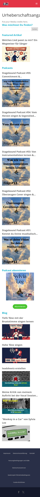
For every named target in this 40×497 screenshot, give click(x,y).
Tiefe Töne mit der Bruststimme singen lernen (18, 319)
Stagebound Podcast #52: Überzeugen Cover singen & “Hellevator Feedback (18, 192)
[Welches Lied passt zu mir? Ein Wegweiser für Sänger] (16, 54)
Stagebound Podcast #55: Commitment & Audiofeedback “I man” (16, 74)
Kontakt (32, 453)
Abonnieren (20, 306)
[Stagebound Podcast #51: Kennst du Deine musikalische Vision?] (16, 251)
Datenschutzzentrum (19, 468)
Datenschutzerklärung (20, 453)
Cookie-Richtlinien (19, 482)
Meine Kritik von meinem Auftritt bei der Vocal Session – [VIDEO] (20, 393)
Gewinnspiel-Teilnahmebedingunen (19, 475)
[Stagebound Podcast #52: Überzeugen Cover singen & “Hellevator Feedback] (16, 211)
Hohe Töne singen (12, 344)
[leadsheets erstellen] (16, 379)
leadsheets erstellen (14, 368)
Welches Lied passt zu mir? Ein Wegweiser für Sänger (19, 41)
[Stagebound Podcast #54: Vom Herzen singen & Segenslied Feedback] (16, 133)
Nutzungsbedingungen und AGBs (18, 460)
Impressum (6, 453)
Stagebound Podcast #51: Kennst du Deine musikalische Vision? (19, 232)
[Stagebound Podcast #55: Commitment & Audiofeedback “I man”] (16, 93)
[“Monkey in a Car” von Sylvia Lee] (16, 433)
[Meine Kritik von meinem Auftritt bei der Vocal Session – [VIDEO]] (16, 406)
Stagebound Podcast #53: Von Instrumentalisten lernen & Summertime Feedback (19, 153)
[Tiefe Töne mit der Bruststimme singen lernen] (16, 332)
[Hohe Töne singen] (16, 356)
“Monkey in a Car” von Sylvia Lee (18, 421)
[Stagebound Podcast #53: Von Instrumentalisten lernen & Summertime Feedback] (16, 172)
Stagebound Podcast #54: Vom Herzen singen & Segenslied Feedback (19, 114)
